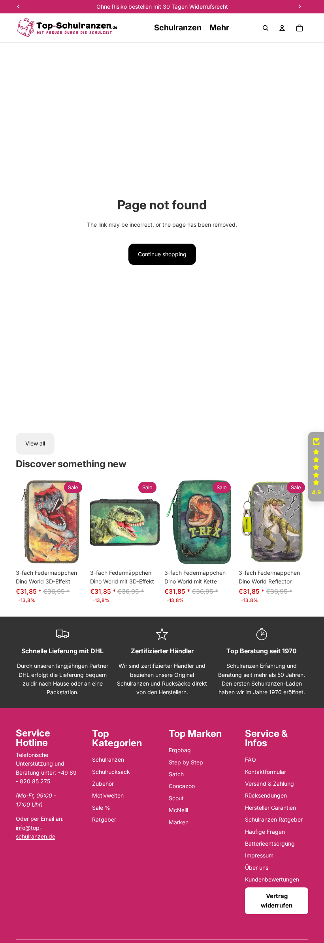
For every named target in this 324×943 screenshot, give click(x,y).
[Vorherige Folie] (22, 522)
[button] (316, 466)
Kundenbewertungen (272, 879)
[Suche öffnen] (265, 28)
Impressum (259, 855)
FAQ (250, 759)
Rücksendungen (266, 795)
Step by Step (186, 762)
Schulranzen (108, 759)
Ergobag (180, 750)
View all (35, 443)
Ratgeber (104, 819)
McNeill (178, 810)
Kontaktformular (265, 771)
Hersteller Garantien (270, 807)
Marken (178, 822)
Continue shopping (162, 254)
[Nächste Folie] (79, 522)
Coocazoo (182, 786)
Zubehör (103, 783)
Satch (176, 774)
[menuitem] (219, 28)
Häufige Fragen (265, 831)
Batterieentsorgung (270, 843)
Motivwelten (108, 795)
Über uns (256, 867)
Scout (176, 798)
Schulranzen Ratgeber (274, 819)
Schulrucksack (111, 771)
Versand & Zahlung (269, 783)
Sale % (101, 807)
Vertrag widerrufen (276, 900)
